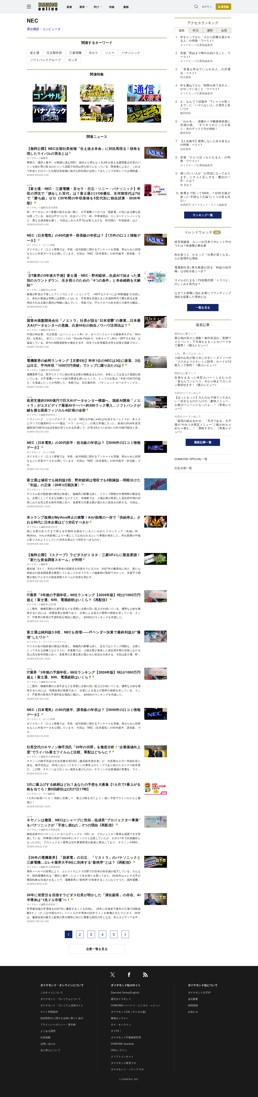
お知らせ (193, 1011)
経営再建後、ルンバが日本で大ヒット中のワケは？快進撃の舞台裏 (203, 243)
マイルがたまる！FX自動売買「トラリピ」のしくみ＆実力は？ (203, 282)
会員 (224, 30)
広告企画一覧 (183, 468)
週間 (210, 30)
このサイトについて (51, 992)
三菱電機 (75, 52)
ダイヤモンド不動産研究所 (126, 1037)
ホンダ (72, 60)
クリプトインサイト (122, 1056)
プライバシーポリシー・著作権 (58, 1024)
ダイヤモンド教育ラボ (123, 1063)
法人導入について (50, 1050)
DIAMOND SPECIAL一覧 (191, 459)
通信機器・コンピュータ (44, 29)
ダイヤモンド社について (203, 985)
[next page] (125, 934)
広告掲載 (45, 1037)
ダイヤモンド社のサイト (126, 985)
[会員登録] (223, 6)
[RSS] (145, 975)
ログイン (207, 6)
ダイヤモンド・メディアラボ (127, 1069)
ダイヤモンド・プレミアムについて (60, 999)
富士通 (34, 52)
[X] (112, 975)
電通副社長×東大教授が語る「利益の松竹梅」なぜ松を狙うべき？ (203, 269)
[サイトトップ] (48, 6)
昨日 (196, 30)
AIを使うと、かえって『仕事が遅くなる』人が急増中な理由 (203, 256)
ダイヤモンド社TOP (199, 992)
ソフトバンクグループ (45, 60)
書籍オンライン (119, 1018)
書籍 (126, 7)
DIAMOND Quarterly (122, 1043)
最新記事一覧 (203, 442)
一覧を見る (203, 307)
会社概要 (193, 999)
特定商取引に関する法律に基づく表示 (61, 1018)
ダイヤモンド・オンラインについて (62, 985)
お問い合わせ (48, 1043)
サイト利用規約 (49, 1011)
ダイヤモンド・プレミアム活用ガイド (61, 1005)
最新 (182, 30)
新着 (69, 7)
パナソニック (131, 52)
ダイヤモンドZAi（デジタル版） (129, 1011)
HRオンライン (119, 1050)
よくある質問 (48, 1031)
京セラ (93, 52)
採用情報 (193, 1005)
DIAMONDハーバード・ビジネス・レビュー (136, 1005)
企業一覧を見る (97, 949)
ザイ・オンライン (121, 1024)
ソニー (109, 52)
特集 (112, 7)
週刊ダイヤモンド (121, 999)
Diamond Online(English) (125, 992)
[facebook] (129, 975)
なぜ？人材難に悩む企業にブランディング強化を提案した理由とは (203, 295)
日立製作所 (54, 52)
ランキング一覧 (203, 215)
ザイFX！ (116, 1031)
